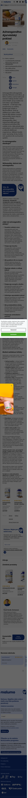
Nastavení (13, 330)
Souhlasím (13, 334)
